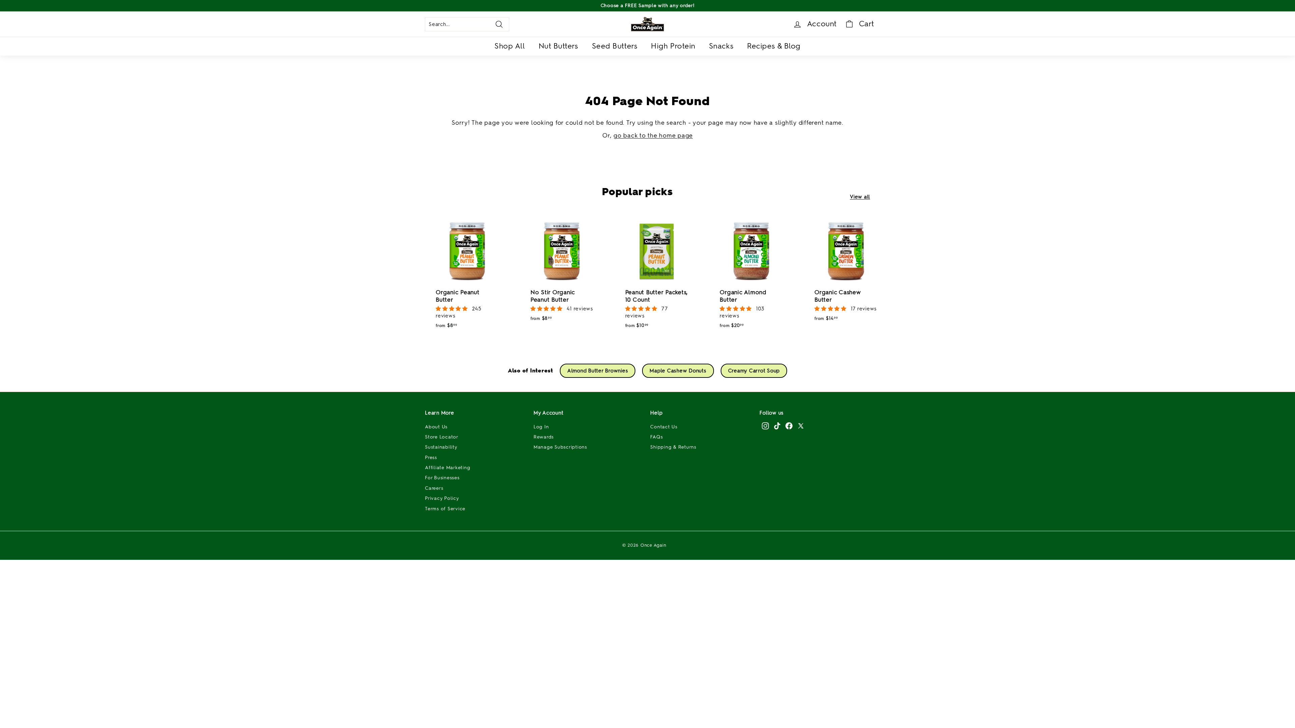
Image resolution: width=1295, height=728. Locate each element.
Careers (434, 488)
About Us (436, 427)
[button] (452, 309)
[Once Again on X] (800, 425)
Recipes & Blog (774, 46)
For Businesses (442, 478)
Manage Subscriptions (560, 447)
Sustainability (441, 447)
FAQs (656, 437)
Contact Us (664, 427)
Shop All (509, 46)
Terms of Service (445, 509)
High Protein (673, 46)
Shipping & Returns (673, 447)
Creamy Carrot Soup (754, 371)
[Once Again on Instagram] (765, 425)
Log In (541, 427)
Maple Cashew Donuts (678, 371)
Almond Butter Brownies (597, 371)
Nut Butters (558, 46)
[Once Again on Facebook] (789, 425)
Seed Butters (615, 46)
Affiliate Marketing (447, 468)
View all (860, 197)
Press (431, 457)
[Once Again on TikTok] (777, 425)
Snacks (721, 46)
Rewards (544, 437)
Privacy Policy (442, 498)
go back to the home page (653, 135)
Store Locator (441, 437)
